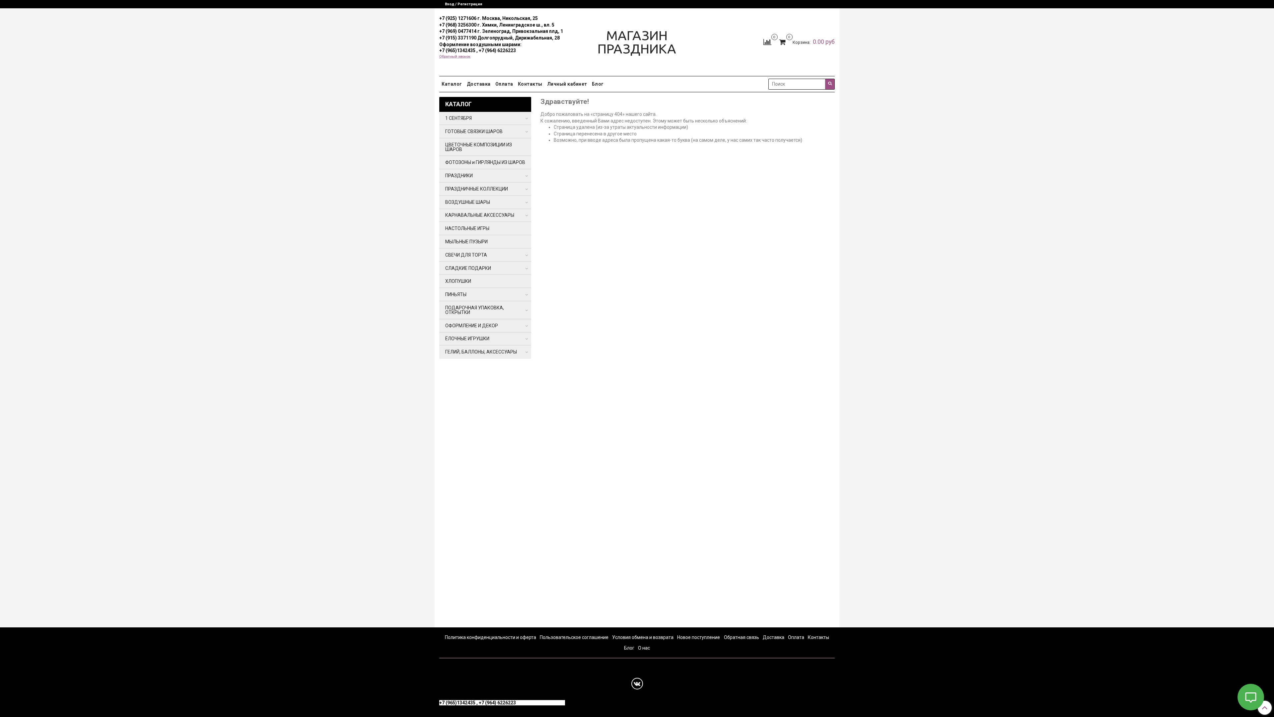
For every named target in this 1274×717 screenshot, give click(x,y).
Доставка (479, 84)
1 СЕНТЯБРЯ (458, 118)
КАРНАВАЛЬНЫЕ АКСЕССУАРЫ (479, 215)
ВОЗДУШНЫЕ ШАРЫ (467, 202)
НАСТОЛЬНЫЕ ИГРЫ (467, 228)
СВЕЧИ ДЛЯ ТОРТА (466, 255)
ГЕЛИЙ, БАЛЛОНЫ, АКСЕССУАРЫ (481, 352)
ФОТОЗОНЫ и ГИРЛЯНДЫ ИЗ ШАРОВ (485, 162)
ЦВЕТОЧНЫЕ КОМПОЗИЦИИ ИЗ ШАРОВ (478, 147)
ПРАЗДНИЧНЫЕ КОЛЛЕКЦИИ (476, 189)
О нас (644, 648)
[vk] (637, 683)
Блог (598, 84)
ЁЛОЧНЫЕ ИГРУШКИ (467, 338)
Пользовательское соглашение (574, 637)
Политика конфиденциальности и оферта (490, 637)
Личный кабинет (567, 84)
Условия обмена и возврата (642, 637)
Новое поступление (698, 637)
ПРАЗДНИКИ (459, 175)
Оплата (504, 84)
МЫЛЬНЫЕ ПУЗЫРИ (466, 241)
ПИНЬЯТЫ (455, 294)
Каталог (452, 84)
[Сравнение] (767, 41)
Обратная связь (741, 637)
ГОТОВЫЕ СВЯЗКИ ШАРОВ (474, 131)
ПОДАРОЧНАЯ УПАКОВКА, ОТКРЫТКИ (474, 310)
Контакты (530, 84)
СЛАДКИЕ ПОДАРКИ (468, 268)
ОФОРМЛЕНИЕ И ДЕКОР (471, 325)
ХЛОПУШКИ (458, 281)
